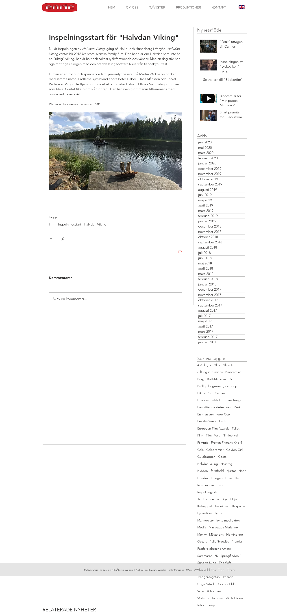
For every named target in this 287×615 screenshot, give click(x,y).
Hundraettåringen (210, 478)
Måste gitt (216, 534)
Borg (200, 379)
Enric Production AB (103, 569)
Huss (228, 478)
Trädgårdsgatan (208, 577)
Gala (200, 450)
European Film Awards (213, 428)
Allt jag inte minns (210, 372)
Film (52, 224)
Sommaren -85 (207, 556)
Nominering (234, 534)
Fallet (235, 428)
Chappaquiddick (209, 400)
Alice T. (228, 365)
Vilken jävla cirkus (209, 591)
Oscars (202, 541)
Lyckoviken (204, 513)
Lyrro (218, 513)
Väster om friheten (210, 598)
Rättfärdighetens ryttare (214, 549)
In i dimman (205, 485)
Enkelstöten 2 (206, 421)
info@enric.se (176, 569)
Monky (202, 534)
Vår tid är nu (234, 598)
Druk (237, 407)
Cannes (220, 393)
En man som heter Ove (213, 414)
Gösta (222, 457)
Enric (222, 421)
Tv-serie (227, 577)
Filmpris (202, 443)
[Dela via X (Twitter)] (62, 238)
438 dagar (204, 365)
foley (200, 605)
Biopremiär (233, 372)
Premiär (237, 541)
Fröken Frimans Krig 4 (226, 443)
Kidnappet (204, 506)
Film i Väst (213, 435)
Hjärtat (231, 471)
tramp (211, 605)
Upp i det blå (226, 584)
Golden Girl (234, 450)
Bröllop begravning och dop (217, 386)
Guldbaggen (206, 457)
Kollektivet (222, 506)
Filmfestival (230, 435)
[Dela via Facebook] (51, 238)
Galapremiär (215, 450)
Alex (217, 365)
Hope (242, 471)
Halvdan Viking (95, 224)
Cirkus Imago (233, 400)
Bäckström (204, 393)
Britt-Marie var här (219, 379)
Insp (220, 485)
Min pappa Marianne (223, 527)
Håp (238, 478)
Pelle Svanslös (219, 541)
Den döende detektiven (214, 407)
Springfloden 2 (230, 556)
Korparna (238, 506)
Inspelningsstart (69, 224)
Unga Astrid (205, 584)
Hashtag (226, 464)
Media (201, 527)
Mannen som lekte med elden (218, 520)
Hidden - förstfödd (210, 471)
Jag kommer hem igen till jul (217, 499)
